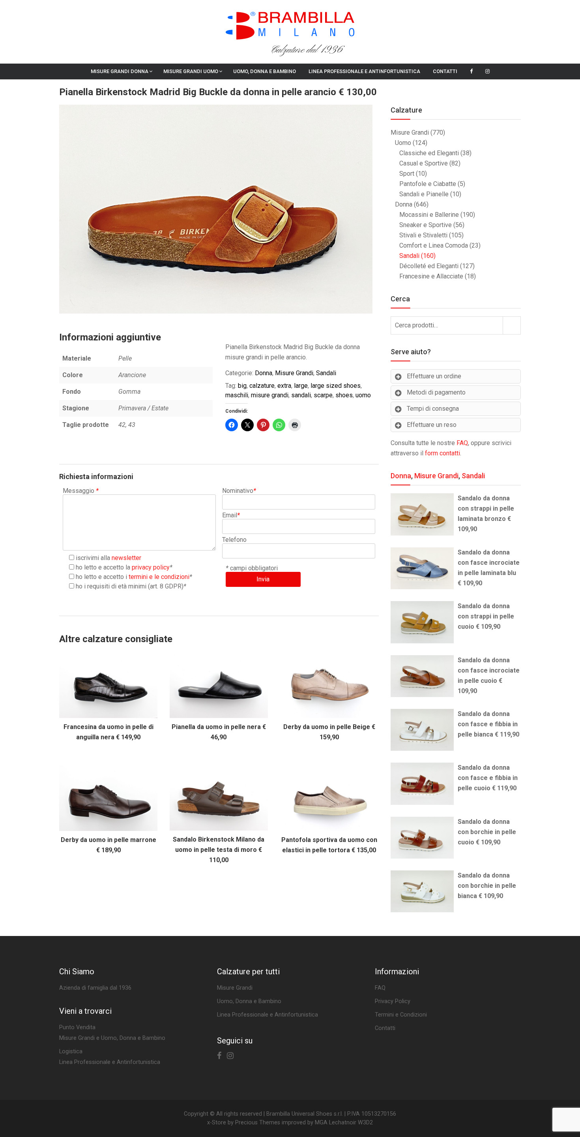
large (301, 385)
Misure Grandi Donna (119, 71)
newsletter (126, 558)
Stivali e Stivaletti (423, 235)
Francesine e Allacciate (431, 276)
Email (231, 515)
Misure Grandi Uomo (190, 71)
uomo (363, 395)
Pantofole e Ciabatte (427, 184)
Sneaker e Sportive (425, 225)
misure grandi (269, 395)
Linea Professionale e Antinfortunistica (364, 71)
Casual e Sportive (423, 163)
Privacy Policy (392, 1001)
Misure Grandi (294, 373)
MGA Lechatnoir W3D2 (344, 1122)
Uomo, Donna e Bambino (264, 71)
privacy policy (151, 567)
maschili (236, 395)
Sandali (326, 373)
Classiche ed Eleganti (429, 153)
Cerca (512, 325)
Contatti (445, 71)
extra (284, 385)
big (242, 385)
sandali (301, 395)
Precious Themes (257, 1122)
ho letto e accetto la (123, 567)
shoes (344, 395)
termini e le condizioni (159, 577)
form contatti (442, 453)
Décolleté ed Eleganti (428, 266)
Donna (263, 373)
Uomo (403, 143)
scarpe (323, 395)
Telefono (234, 539)
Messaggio (81, 490)
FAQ (462, 443)
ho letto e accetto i (132, 577)
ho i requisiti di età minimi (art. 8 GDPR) (129, 586)
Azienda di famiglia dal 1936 (95, 988)
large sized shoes (336, 385)
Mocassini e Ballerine (429, 214)
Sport (406, 173)
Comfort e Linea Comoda (433, 245)
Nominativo (239, 490)
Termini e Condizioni (401, 1014)
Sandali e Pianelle (424, 194)
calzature (262, 385)
